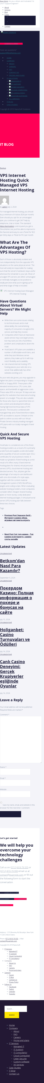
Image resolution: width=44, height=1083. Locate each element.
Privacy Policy (13, 982)
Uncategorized (6, 553)
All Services (14, 99)
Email (3, 778)
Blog (6, 12)
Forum (11, 975)
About (7, 7)
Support (7, 973)
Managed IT (16, 81)
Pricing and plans (17, 75)
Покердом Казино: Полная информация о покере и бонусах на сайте (17, 600)
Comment (4, 714)
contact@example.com (11, 874)
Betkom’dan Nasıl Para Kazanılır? (12, 565)
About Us (12, 963)
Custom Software (19, 96)
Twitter (11, 989)
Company (11, 61)
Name (3, 767)
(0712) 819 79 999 (9, 871)
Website (3, 789)
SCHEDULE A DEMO (11, 44)
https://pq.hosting (7, 226)
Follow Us (8, 984)
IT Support (16, 84)
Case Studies (12, 105)
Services (7, 10)
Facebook (12, 987)
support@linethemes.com (10, 53)
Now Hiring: (4, 1)
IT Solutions (12, 78)
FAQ (10, 69)
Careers (12, 67)
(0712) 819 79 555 (19, 867)
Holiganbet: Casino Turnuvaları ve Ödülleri (15, 637)
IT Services (8, 949)
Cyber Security (18, 87)
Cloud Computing (19, 90)
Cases (7, 14)
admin (4, 207)
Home (9, 58)
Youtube (12, 994)
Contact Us (14, 72)
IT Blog (10, 102)
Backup (3, 168)
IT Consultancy (18, 93)
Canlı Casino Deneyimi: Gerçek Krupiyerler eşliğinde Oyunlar (12, 674)
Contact (7, 26)
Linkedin (12, 991)
